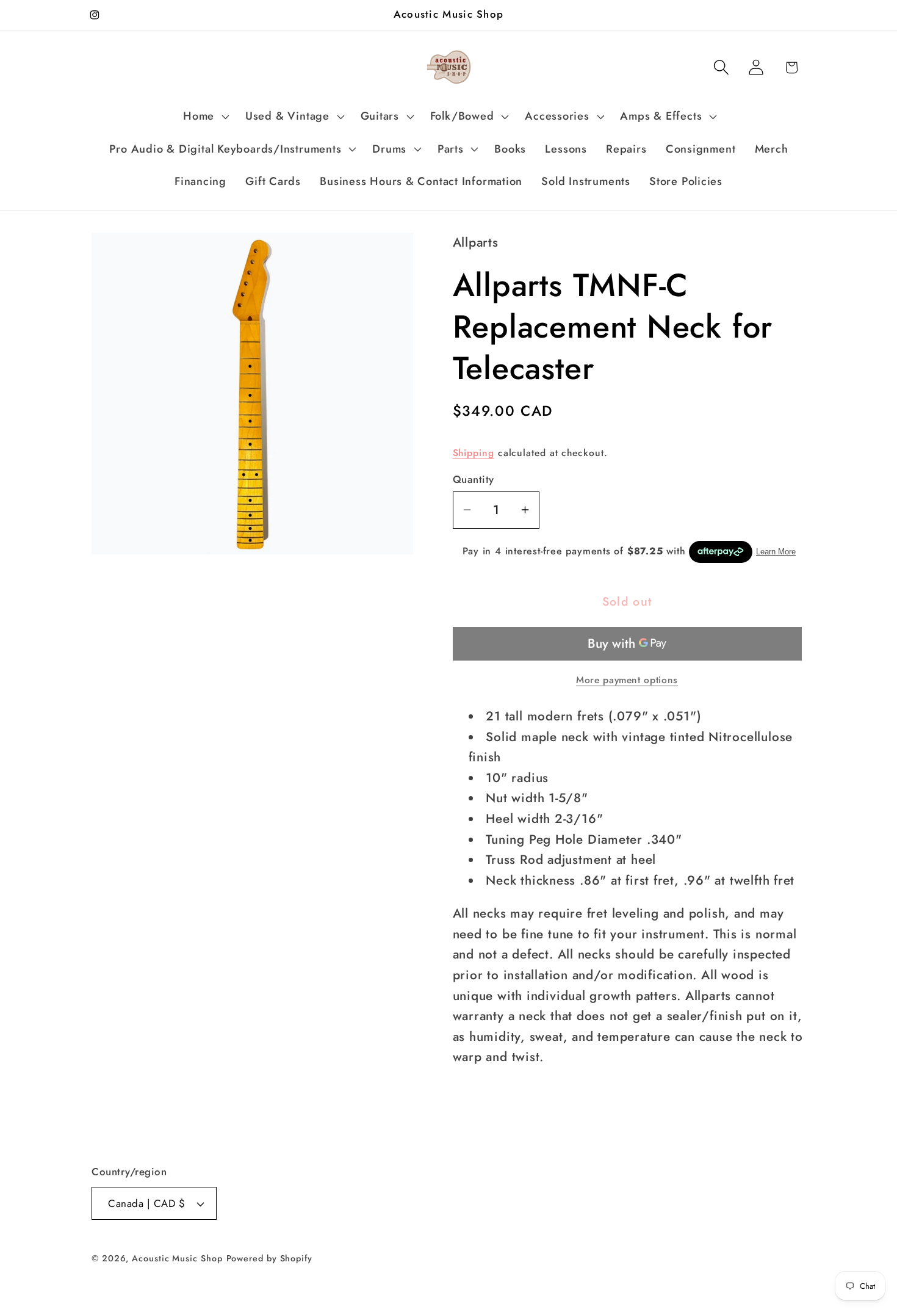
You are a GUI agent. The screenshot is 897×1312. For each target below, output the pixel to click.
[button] (205, 116)
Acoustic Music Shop (177, 1258)
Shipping (473, 453)
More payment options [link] (627, 680)
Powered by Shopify (269, 1258)
